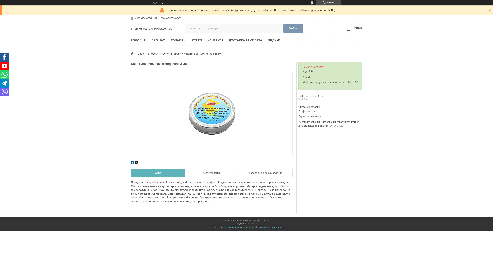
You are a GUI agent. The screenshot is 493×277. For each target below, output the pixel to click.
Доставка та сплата (245, 40)
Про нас (158, 40)
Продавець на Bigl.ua (246, 223)
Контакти (215, 40)
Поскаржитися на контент (239, 227)
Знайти (293, 28)
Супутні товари (171, 53)
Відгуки (274, 40)
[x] (136, 163)
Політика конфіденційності (269, 227)
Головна (138, 40)
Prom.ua (265, 220)
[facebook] (132, 163)
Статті (197, 40)
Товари (177, 40)
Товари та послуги (147, 53)
